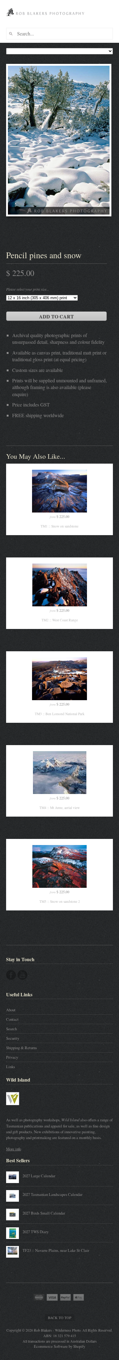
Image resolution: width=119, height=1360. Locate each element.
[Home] (46, 18)
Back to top (59, 1317)
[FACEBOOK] (11, 975)
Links (10, 1066)
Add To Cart (56, 316)
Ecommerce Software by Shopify (59, 1346)
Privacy (12, 1057)
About (11, 1010)
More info (13, 1149)
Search (11, 1028)
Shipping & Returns (21, 1047)
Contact (12, 1019)
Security (12, 1038)
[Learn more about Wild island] (21, 1108)
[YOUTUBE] (22, 975)
